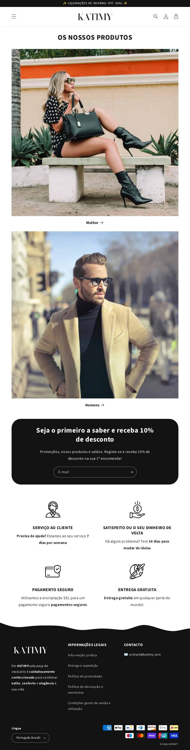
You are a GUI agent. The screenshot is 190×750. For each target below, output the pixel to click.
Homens (92, 405)
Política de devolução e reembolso (85, 690)
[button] (14, 16)
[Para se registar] (131, 472)
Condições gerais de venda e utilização (89, 706)
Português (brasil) (28, 738)
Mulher (92, 222)
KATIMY (173, 744)
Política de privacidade (85, 676)
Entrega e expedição (83, 665)
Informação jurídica (82, 655)
